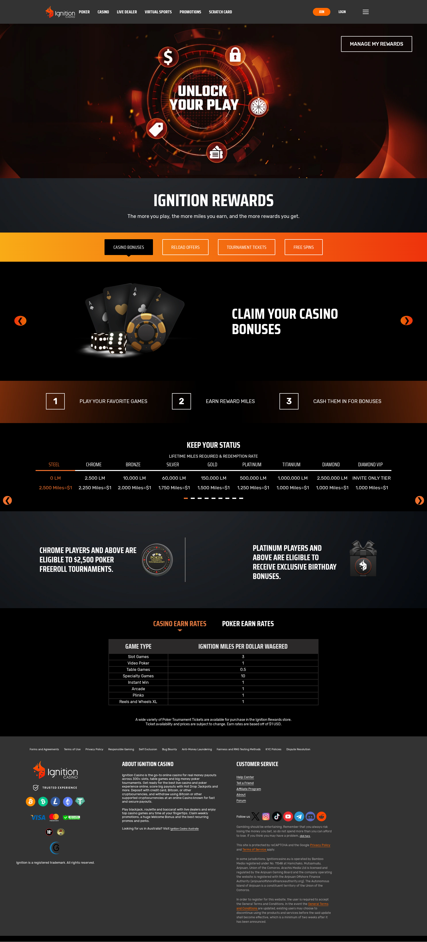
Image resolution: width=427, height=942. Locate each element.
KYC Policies (273, 749)
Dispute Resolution (298, 749)
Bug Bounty (169, 749)
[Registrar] (55, 848)
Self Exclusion (148, 749)
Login (342, 12)
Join (321, 12)
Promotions (190, 11)
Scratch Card (220, 11)
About (241, 794)
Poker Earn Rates (248, 623)
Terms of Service (254, 849)
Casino (103, 11)
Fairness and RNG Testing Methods (239, 749)
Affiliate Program (248, 789)
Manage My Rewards (376, 44)
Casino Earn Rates (179, 623)
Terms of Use (72, 749)
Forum (241, 800)
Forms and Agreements (44, 749)
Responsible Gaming (121, 749)
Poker (84, 11)
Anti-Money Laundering (197, 749)
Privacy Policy (94, 749)
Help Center (245, 777)
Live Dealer (127, 11)
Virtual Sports (158, 11)
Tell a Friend (245, 783)
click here (305, 836)
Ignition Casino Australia (184, 828)
